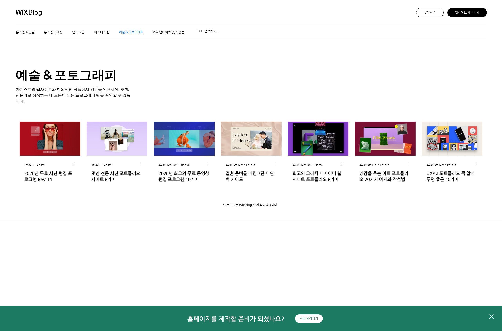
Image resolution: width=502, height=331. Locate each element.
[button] (491, 316)
